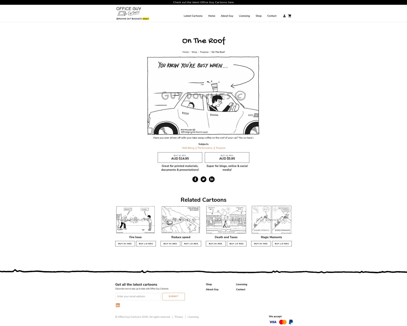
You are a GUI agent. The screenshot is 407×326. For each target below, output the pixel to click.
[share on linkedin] (212, 179)
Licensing (244, 16)
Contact (271, 16)
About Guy (227, 16)
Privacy (179, 317)
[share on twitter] (203, 179)
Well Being (188, 148)
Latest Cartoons (193, 16)
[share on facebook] (195, 179)
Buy (125, 243)
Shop (259, 16)
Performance (205, 148)
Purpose (220, 148)
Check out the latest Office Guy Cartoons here (203, 2)
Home (211, 16)
